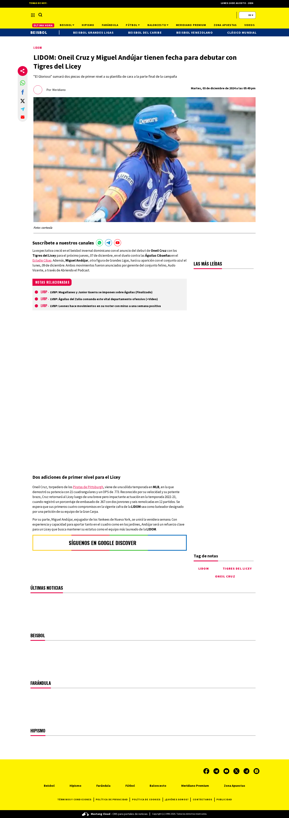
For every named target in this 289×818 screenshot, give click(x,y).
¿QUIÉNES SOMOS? (177, 799)
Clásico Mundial (242, 32)
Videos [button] (249, 25)
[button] (22, 82)
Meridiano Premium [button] (191, 25)
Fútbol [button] (131, 25)
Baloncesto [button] (156, 25)
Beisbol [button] (66, 25)
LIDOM (37, 47)
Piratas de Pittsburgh (88, 487)
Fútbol (130, 786)
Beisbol (38, 32)
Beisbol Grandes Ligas (93, 32)
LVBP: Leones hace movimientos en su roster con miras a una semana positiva (105, 306)
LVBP (44, 292)
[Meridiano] (144, 15)
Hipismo (75, 786)
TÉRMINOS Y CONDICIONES (74, 799)
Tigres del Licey (237, 568)
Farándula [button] (110, 25)
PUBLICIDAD (224, 799)
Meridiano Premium (195, 786)
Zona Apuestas (234, 786)
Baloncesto (158, 786)
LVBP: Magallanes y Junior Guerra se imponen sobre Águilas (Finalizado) (101, 292)
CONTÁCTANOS (202, 799)
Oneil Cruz (225, 576)
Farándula (103, 786)
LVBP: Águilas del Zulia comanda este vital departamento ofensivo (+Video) (104, 299)
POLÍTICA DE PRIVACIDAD (112, 799)
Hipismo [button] (88, 25)
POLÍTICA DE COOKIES (146, 799)
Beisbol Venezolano (194, 32)
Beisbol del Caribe (145, 32)
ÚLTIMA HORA (43, 25)
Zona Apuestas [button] (225, 25)
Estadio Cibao (42, 260)
